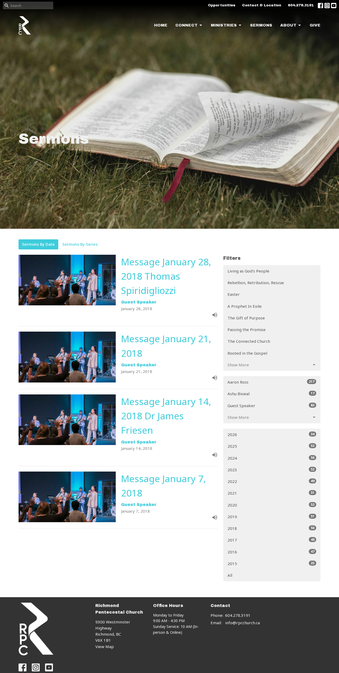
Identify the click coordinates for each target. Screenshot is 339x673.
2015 (271, 563)
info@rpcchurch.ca (242, 622)
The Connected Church (249, 341)
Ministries (224, 25)
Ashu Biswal (271, 393)
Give (315, 25)
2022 (271, 481)
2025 (271, 446)
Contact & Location (261, 5)
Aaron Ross (271, 382)
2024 (271, 458)
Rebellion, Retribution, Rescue (256, 282)
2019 (271, 516)
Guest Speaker (271, 405)
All (230, 575)
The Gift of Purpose (246, 317)
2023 (271, 469)
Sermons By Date (38, 244)
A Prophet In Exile (245, 306)
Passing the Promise (247, 329)
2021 (271, 493)
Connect (186, 25)
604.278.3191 (301, 5)
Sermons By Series (80, 244)
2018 (271, 528)
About (288, 25)
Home (160, 25)
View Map (104, 646)
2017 (271, 540)
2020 (271, 505)
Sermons (261, 25)
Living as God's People (248, 271)
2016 (271, 552)
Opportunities (221, 5)
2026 (271, 434)
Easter (234, 294)
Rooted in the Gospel (247, 353)
